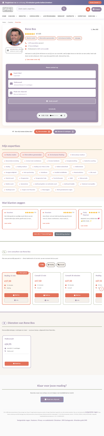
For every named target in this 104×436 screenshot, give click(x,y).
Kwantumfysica (78, 172)
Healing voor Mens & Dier (41, 167)
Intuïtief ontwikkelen (60, 172)
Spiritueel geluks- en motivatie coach (46, 184)
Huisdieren (44, 172)
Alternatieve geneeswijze (46, 38)
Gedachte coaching (90, 161)
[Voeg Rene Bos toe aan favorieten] (20, 42)
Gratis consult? (53, 101)
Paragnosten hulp (41, 178)
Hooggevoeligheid (11, 172)
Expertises (82, 16)
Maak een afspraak (52, 399)
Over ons (91, 16)
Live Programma (49, 16)
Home (4, 16)
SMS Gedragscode (67, 420)
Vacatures (34, 420)
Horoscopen (34, 16)
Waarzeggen (46, 190)
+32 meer (77, 38)
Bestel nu (17, 363)
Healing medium (22, 167)
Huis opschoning (29, 172)
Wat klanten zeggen (13, 203)
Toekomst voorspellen (88, 184)
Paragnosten (25, 178)
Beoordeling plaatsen (63, 234)
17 (40, 34)
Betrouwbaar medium (78, 155)
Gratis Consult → (95, 2)
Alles (42, 265)
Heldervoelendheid (62, 167)
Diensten (22, 16)
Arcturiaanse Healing (64, 38)
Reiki (71, 178)
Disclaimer (57, 420)
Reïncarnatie (83, 178)
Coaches (11, 16)
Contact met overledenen (33, 161)
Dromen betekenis (53, 161)
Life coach (93, 172)
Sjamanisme (24, 184)
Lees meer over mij (33, 59)
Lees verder (7, 223)
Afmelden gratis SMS (80, 420)
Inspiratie (70, 16)
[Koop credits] (88, 9)
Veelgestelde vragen (23, 420)
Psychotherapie (58, 178)
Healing (8, 167)
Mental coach (10, 178)
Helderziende (79, 167)
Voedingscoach (10, 190)
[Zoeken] (64, 9)
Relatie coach (10, 184)
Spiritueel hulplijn (69, 184)
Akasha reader (31, 38)
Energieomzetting (72, 161)
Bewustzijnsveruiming (12, 161)
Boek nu (17, 295)
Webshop (61, 16)
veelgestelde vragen (91, 412)
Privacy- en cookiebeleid (45, 420)
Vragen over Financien (28, 190)
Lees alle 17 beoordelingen (43, 234)
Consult (62, 265)
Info (17, 300)
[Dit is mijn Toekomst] (7, 9)
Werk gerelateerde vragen (64, 190)
